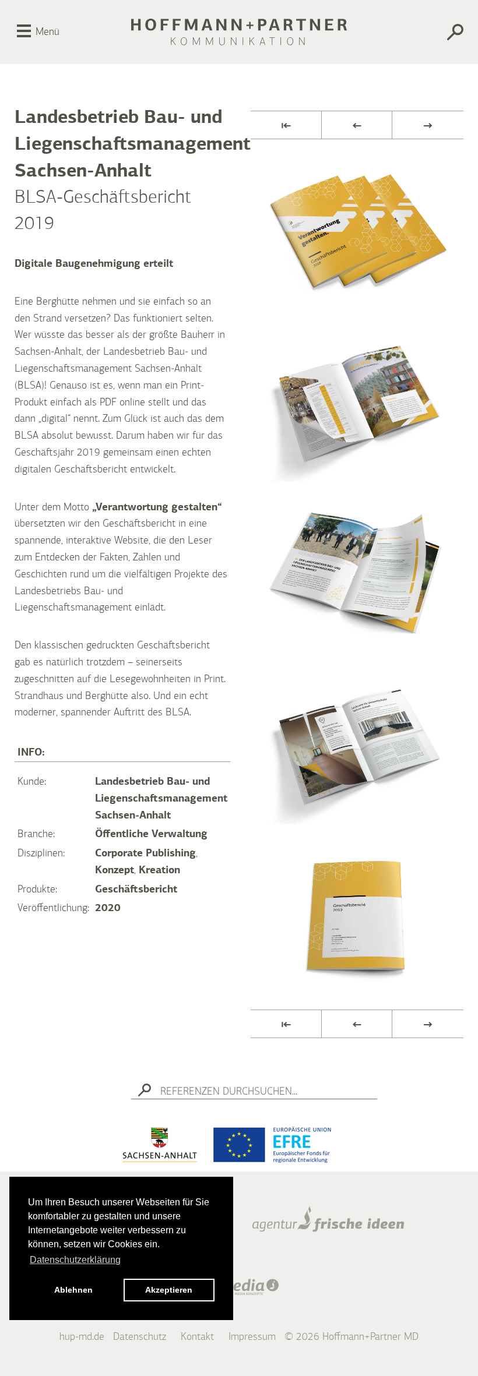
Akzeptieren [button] (168, 1289)
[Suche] (435, 34)
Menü (47, 32)
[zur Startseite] (239, 32)
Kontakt (197, 1337)
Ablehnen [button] (73, 1289)
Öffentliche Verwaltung (151, 834)
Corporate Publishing (145, 853)
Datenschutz (139, 1337)
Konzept (114, 870)
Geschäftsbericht (136, 889)
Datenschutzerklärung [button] (75, 1260)
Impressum (252, 1337)
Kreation (159, 870)
